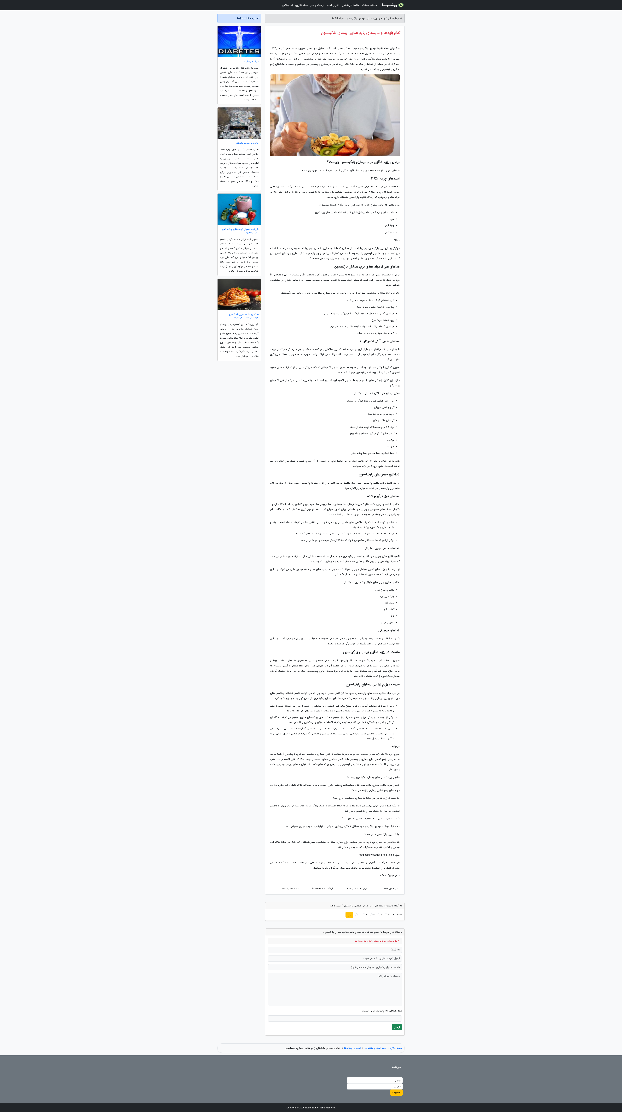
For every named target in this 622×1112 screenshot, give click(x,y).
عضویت (396, 1092)
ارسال (397, 1027)
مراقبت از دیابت (251, 61)
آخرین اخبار (333, 5)
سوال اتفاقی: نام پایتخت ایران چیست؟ (381, 1011)
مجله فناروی (301, 5)
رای (349, 915)
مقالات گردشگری (350, 5)
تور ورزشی (287, 5)
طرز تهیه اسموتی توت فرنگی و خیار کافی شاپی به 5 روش (240, 231)
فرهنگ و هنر (317, 5)
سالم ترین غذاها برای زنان (247, 143)
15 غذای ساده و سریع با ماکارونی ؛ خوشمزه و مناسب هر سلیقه (243, 316)
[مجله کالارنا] (393, 5)
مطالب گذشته (369, 5)
